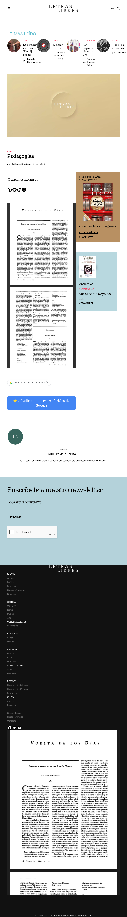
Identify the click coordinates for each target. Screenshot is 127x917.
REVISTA (11, 681)
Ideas (115, 40)
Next (115, 207)
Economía (11, 586)
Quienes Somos (14, 713)
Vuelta (11, 151)
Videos (10, 669)
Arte (9, 617)
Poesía (10, 637)
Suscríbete (86, 237)
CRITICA (11, 602)
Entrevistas (12, 625)
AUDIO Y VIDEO (15, 665)
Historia (10, 653)
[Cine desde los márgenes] (98, 204)
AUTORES (88, 472)
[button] (10, 8)
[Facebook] (10, 190)
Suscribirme (12, 705)
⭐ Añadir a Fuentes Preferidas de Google (41, 403)
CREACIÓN (12, 633)
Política (10, 582)
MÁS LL (11, 697)
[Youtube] (19, 728)
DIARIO (11, 574)
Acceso (10, 701)
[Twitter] (14, 190)
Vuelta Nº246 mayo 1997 (96, 294)
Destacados (12, 693)
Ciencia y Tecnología (16, 590)
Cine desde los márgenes (97, 226)
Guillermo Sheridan (63, 454)
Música (10, 613)
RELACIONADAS (32, 472)
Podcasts (11, 673)
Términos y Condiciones (63, 915)
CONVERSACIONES (17, 622)
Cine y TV (28, 40)
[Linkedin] (19, 190)
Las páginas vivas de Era (88, 49)
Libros (10, 609)
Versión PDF (86, 303)
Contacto (11, 720)
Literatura (89, 40)
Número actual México (17, 685)
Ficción (10, 641)
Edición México (88, 232)
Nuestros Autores (15, 716)
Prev (80, 207)
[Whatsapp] (24, 190)
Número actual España (17, 689)
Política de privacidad (84, 915)
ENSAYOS (12, 649)
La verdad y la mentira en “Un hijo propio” (32, 49)
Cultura (58, 40)
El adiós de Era (58, 46)
